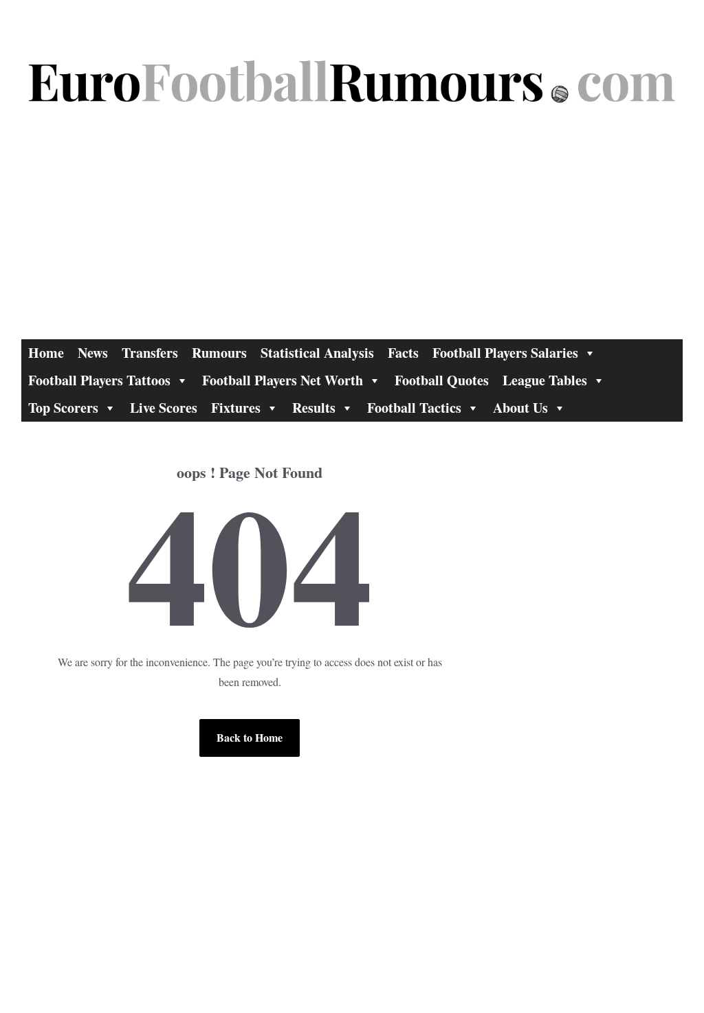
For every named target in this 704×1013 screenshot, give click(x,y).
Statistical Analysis (317, 353)
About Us (520, 408)
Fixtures (236, 408)
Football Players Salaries (505, 353)
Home (46, 353)
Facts (403, 353)
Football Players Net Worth (282, 380)
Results (314, 408)
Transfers (150, 353)
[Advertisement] (352, 236)
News (93, 353)
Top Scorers (63, 408)
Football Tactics (414, 408)
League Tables (545, 380)
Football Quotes (442, 380)
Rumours (219, 353)
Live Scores (163, 408)
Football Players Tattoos (99, 380)
